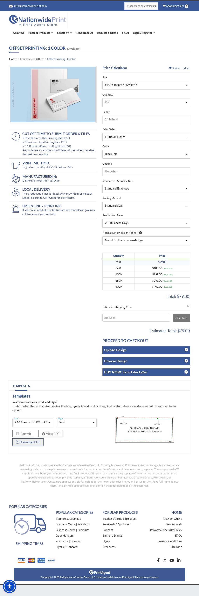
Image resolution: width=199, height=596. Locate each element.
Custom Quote (172, 518)
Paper (106, 111)
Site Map (176, 547)
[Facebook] (158, 560)
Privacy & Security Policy (166, 530)
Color (105, 146)
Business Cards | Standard (72, 524)
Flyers (106, 541)
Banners (107, 530)
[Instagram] (164, 560)
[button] (9, 586)
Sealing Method (111, 198)
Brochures (109, 547)
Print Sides (108, 129)
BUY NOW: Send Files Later (125, 372)
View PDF (52, 433)
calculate (181, 318)
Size (104, 77)
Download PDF (30, 442)
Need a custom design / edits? (120, 232)
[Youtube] (171, 560)
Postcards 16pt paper (116, 524)
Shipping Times (29, 544)
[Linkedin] (179, 560)
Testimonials (174, 524)
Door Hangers (65, 535)
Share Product (181, 68)
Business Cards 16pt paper (119, 518)
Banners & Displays (68, 518)
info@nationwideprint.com (30, 5)
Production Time (112, 215)
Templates (21, 386)
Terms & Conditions (169, 541)
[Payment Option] (57, 560)
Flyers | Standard (67, 547)
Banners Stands (112, 535)
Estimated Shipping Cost (117, 307)
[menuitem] (18, 33)
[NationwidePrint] (38, 20)
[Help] (140, 232)
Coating (107, 163)
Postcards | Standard (69, 541)
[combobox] (146, 85)
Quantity (107, 94)
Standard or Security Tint (117, 181)
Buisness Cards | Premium (72, 530)
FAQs (178, 535)
